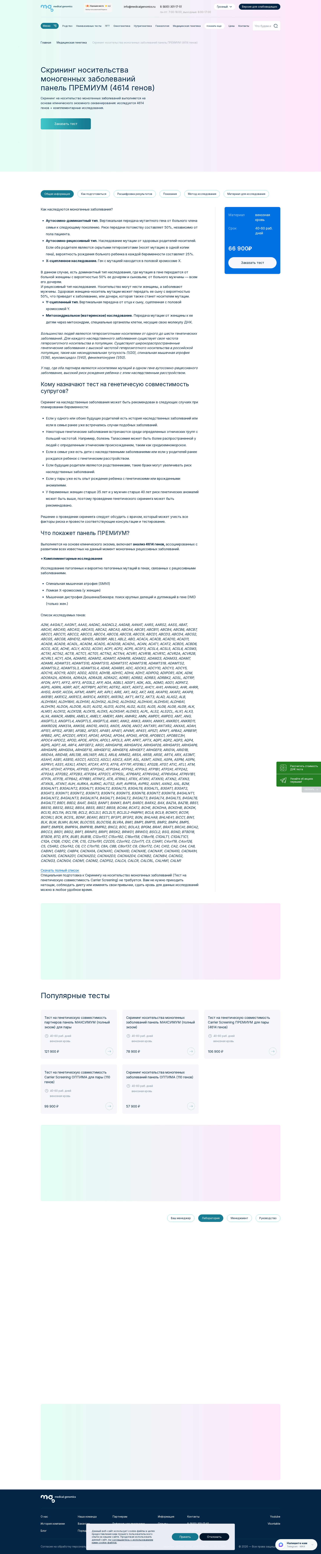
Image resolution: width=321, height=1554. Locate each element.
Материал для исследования (246, 193)
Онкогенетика (122, 25)
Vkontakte (274, 1523)
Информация (166, 1516)
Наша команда (87, 1516)
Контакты (243, 25)
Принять (185, 1537)
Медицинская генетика (187, 25)
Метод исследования (202, 193)
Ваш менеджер (181, 1218)
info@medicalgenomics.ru (139, 6)
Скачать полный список (60, 870)
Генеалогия (162, 25)
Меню (47, 25)
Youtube (275, 1516)
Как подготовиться (93, 193)
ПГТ (107, 25)
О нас (44, 1516)
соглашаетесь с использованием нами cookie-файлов (122, 1541)
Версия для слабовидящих (259, 6)
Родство (67, 25)
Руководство (268, 1218)
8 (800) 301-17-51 (171, 6)
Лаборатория (211, 1218)
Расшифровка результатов (134, 193)
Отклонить (214, 1537)
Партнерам (120, 1516)
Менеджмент (239, 1218)
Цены (231, 25)
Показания (170, 193)
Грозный (222, 6)
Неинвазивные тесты (88, 25)
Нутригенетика (143, 25)
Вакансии (84, 1523)
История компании (53, 1523)
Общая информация (57, 193)
